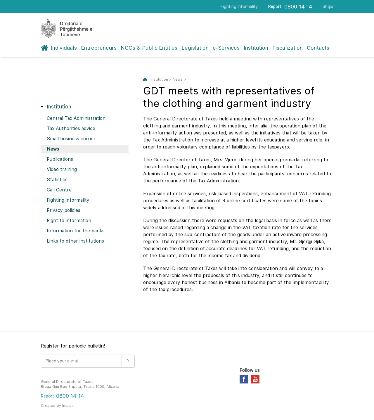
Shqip (328, 6)
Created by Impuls (57, 405)
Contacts (318, 48)
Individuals (64, 48)
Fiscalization (287, 48)
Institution (256, 48)
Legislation (195, 48)
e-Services (226, 48)
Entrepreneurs (99, 48)
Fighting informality (239, 6)
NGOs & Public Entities (149, 48)
